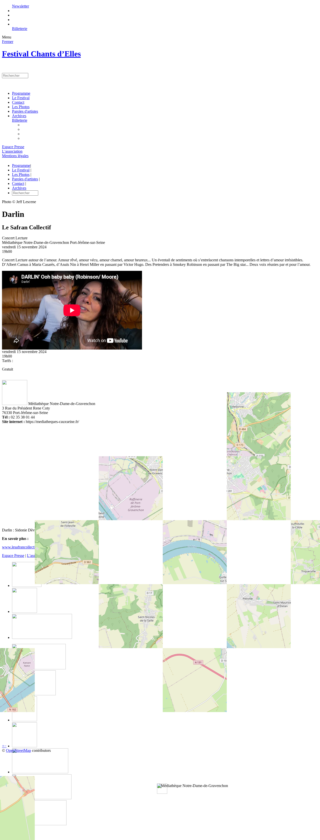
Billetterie (19, 28)
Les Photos (21, 107)
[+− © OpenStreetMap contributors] (160, 474)
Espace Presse (13, 147)
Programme (21, 93)
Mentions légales (15, 156)
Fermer (7, 41)
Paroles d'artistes (25, 111)
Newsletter (20, 6)
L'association (12, 151)
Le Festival (21, 98)
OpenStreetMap (18, 750)
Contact (18, 102)
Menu (6, 37)
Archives (19, 116)
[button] (192, 786)
